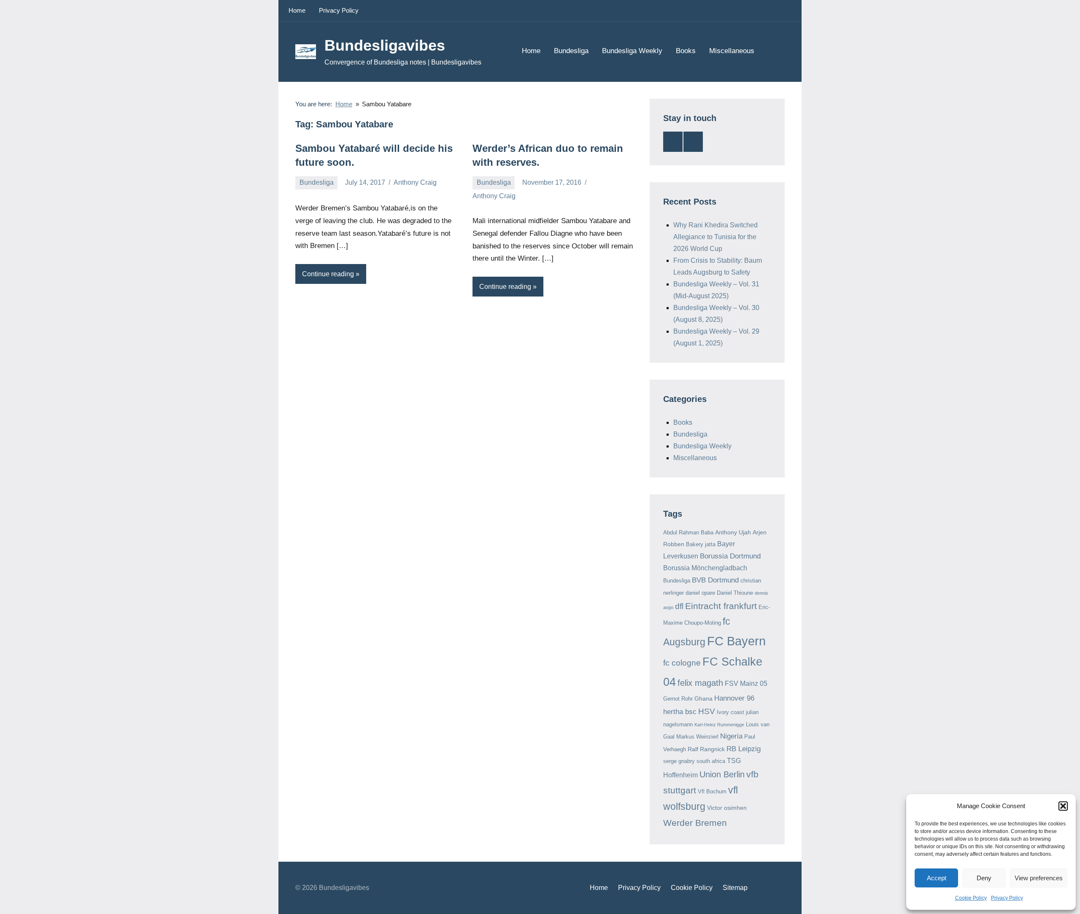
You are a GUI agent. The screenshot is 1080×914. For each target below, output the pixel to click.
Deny (984, 878)
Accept (936, 878)
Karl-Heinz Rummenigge (719, 724)
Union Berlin (722, 774)
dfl (679, 606)
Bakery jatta (701, 544)
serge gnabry (679, 761)
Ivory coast (730, 712)
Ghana (703, 698)
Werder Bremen (695, 823)
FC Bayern (736, 641)
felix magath (700, 683)
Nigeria (731, 736)
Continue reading (328, 274)
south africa (711, 761)
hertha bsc (680, 712)
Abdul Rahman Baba (688, 532)
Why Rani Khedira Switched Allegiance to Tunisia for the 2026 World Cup (715, 236)
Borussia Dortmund (730, 556)
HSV (706, 711)
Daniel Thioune (735, 593)
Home (297, 10)
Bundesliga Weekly (632, 51)
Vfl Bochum (712, 791)
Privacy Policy (1007, 898)
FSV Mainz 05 (746, 683)
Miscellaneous (731, 51)
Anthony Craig (415, 182)
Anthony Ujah (733, 532)
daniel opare (700, 593)
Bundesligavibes (384, 45)
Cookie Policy (971, 898)
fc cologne (682, 662)
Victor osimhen (727, 807)
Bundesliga (571, 51)
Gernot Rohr (678, 699)
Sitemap (735, 887)
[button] (1063, 806)
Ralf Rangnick (706, 749)
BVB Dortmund (715, 580)
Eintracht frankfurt (721, 606)
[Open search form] (773, 51)
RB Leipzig (743, 749)
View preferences (1039, 878)
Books (686, 51)
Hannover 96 (734, 698)
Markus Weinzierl (697, 736)
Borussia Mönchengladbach (705, 568)
